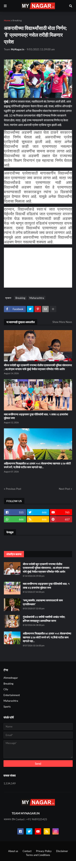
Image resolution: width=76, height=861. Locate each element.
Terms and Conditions (38, 855)
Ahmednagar (11, 677)
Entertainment (12, 695)
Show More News (62, 321)
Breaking (17, 20)
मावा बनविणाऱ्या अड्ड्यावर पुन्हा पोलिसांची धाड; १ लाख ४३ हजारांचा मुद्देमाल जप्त (36, 416)
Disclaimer (62, 851)
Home (7, 20)
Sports (7, 706)
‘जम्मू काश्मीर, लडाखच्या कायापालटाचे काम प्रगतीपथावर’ (43, 602)
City (6, 689)
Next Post (64, 488)
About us (13, 851)
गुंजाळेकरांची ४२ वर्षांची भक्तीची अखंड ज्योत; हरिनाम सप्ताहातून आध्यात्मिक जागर (44, 618)
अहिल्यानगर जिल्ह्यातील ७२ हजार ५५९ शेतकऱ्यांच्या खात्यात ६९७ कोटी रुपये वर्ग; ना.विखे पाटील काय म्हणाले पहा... (37, 465)
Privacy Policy (44, 851)
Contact (27, 851)
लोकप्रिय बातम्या (13, 554)
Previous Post (13, 488)
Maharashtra (36, 297)
